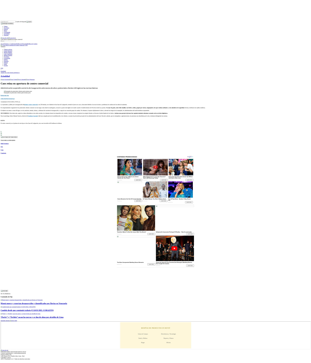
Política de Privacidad (21, 44)
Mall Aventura (5, 143)
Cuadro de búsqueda (21, 21)
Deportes (6, 35)
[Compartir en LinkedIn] (21, 79)
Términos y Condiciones (10, 44)
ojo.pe (2, 44)
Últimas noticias (8, 49)
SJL (2, 146)
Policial (6, 29)
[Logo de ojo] (4, 38)
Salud (5, 64)
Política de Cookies (32, 44)
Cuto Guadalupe (8, 54)
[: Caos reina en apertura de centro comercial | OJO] (14, 45)
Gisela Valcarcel (8, 51)
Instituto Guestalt (33, 116)
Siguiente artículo (5, 320)
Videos (5, 26)
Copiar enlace (14, 137)
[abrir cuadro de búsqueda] (29, 22)
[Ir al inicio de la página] (4, 291)
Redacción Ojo (5, 95)
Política (6, 59)
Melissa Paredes (8, 55)
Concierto (3, 153)
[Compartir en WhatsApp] (30, 79)
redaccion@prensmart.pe (8, 98)
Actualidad (6, 33)
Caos (2, 150)
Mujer (5, 30)
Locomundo (7, 32)
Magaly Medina (8, 52)
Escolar (6, 65)
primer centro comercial (31, 104)
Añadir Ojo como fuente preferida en (10, 72)
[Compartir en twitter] (13, 79)
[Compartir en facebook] (5, 79)
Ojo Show (6, 28)
